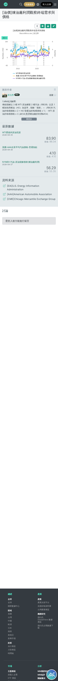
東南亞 (11, 635)
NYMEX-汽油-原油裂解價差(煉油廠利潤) (21, 162)
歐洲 (10, 624)
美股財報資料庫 (44, 606)
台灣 (10, 617)
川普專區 (12, 649)
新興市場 (12, 638)
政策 (10, 643)
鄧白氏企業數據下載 (45, 626)
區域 (10, 610)
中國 (10, 621)
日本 (10, 628)
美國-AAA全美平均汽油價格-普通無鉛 (19, 147)
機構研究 (41, 614)
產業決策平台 (43, 602)
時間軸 (11, 653)
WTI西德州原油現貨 (11, 132)
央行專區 (12, 646)
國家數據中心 (13, 606)
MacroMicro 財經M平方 (5, 4)
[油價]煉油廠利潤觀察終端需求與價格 (28, 14)
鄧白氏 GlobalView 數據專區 (45, 619)
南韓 (10, 631)
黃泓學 (11, 95)
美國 (10, 614)
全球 (10, 599)
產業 (39, 599)
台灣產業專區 (43, 609)
